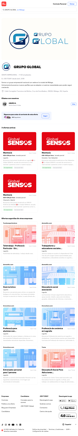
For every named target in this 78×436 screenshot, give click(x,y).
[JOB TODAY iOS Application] (62, 401)
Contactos (43, 407)
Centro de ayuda (46, 411)
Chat (73, 104)
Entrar (72, 4)
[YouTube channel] (13, 425)
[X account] (17, 425)
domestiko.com (47, 223)
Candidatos (6, 411)
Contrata (5, 400)
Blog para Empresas (9, 407)
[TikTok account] (2, 425)
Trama (44, 347)
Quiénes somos (45, 404)
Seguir (45, 116)
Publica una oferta (8, 404)
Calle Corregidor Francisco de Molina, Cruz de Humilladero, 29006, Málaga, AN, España (36, 91)
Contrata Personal (59, 4)
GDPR (68, 429)
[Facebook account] (9, 425)
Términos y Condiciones (56, 429)
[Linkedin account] (20, 425)
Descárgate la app (46, 400)
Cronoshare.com (8, 306)
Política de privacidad (39, 429)
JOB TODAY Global (27, 406)
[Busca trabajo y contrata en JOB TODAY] (4, 4)
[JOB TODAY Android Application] (72, 401)
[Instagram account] (6, 425)
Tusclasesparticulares (10, 223)
